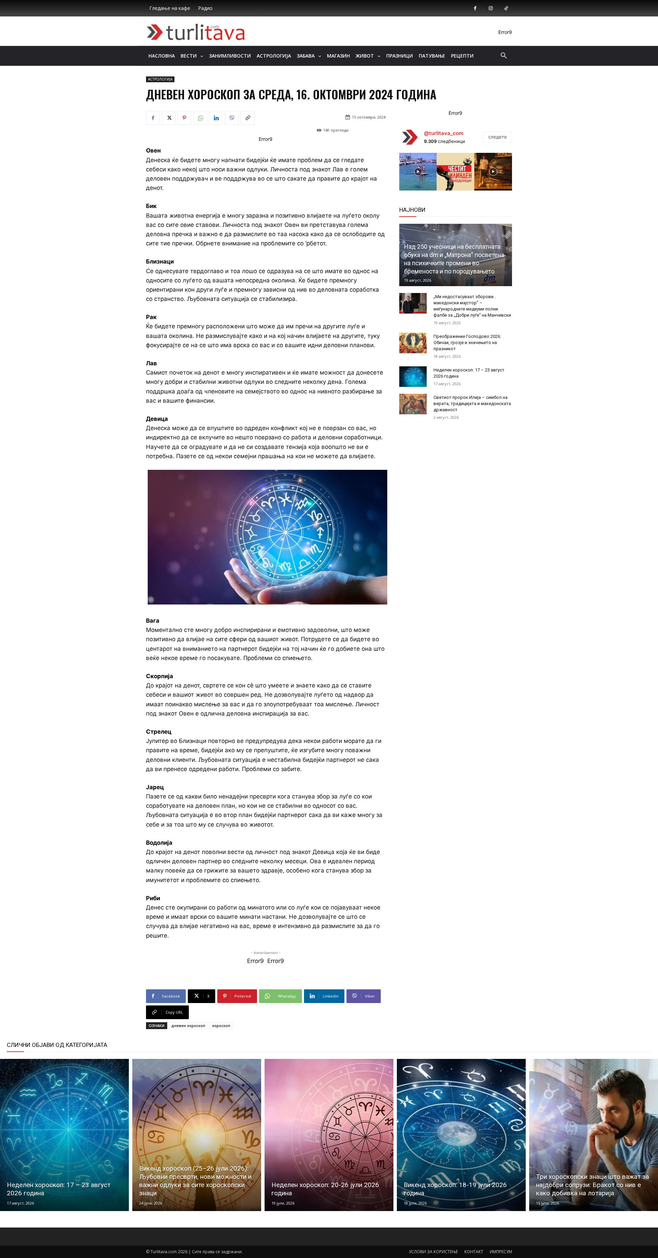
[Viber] (232, 118)
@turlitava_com (443, 133)
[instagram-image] (418, 172)
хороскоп (221, 1025)
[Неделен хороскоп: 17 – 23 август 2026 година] (413, 376)
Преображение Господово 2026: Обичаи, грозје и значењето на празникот (467, 342)
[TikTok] (506, 8)
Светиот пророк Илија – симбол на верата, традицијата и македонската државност (472, 403)
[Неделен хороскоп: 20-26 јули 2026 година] (329, 1135)
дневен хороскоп (188, 1025)
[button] (504, 56)
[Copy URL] (247, 118)
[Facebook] (475, 8)
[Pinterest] (184, 118)
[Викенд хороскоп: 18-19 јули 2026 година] (461, 1135)
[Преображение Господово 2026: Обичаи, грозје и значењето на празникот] (413, 343)
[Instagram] (491, 8)
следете (497, 136)
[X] (168, 118)
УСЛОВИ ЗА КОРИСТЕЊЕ (433, 1252)
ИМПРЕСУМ (501, 1252)
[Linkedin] (216, 118)
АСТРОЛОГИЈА (160, 79)
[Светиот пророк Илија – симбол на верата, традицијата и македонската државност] (413, 404)
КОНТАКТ (473, 1252)
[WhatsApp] (200, 118)
